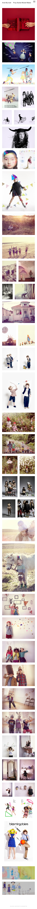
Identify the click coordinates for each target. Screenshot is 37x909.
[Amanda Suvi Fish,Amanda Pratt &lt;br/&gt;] (9, 359)
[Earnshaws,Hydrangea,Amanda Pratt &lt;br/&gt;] (27, 465)
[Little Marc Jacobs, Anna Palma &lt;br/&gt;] (18, 888)
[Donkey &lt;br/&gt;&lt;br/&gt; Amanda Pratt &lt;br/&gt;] (7, 117)
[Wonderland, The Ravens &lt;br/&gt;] (9, 271)
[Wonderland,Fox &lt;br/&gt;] (18, 224)
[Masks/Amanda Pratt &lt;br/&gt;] (24, 790)
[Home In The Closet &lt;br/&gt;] (9, 769)
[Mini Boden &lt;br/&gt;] (18, 604)
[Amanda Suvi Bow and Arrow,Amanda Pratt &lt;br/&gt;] (18, 391)
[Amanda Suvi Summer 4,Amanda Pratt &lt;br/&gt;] (26, 335)
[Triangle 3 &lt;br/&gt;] (18, 191)
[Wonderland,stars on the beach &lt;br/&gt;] (18, 247)
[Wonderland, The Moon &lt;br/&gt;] (9, 335)
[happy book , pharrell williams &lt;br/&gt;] (18, 52)
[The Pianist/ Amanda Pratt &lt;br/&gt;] (27, 769)
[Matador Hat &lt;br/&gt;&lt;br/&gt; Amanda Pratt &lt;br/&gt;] (18, 137)
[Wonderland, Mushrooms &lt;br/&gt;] (26, 271)
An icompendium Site (23, 906)
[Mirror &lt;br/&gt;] (27, 746)
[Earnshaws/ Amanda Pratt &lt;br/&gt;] (18, 422)
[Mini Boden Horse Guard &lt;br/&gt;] (18, 675)
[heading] (16, 3)
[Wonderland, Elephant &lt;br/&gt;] (25, 291)
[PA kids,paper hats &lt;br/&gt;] (18, 530)
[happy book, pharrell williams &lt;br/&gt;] (18, 74)
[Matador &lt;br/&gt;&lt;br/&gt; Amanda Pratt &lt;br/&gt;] (24, 117)
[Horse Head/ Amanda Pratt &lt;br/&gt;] (7, 790)
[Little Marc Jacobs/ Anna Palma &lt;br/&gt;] (18, 872)
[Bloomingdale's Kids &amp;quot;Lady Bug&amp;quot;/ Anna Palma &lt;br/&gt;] (27, 808)
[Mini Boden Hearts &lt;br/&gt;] (18, 628)
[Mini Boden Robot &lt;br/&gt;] (18, 699)
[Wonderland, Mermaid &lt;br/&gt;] (7, 291)
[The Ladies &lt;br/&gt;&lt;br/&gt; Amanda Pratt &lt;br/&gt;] (27, 97)
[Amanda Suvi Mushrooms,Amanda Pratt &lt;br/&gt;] (27, 359)
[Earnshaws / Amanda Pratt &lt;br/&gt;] (18, 444)
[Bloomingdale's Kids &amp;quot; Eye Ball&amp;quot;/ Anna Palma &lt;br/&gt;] (18, 841)
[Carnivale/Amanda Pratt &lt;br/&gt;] (9, 486)
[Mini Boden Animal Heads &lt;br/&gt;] (18, 722)
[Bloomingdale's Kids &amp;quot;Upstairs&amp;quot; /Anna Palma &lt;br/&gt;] (9, 808)
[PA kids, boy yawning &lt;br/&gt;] (18, 567)
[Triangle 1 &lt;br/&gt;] (9, 159)
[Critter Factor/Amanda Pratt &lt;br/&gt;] (9, 746)
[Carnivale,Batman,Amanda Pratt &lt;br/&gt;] (26, 508)
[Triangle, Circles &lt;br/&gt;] (27, 159)
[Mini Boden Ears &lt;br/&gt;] (18, 651)
